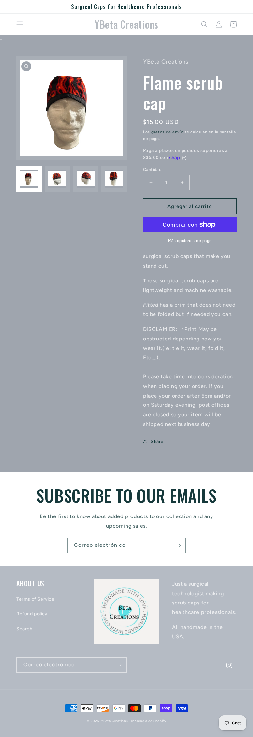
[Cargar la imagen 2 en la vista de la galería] (57, 179)
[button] (20, 24)
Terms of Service (35, 599)
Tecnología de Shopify (147, 721)
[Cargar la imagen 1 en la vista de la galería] (29, 179)
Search (24, 629)
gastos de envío (167, 132)
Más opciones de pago (190, 240)
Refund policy (32, 614)
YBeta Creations (114, 721)
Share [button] (157, 441)
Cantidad (152, 169)
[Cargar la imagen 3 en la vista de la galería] (85, 179)
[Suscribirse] (178, 545)
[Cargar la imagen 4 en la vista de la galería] (113, 179)
